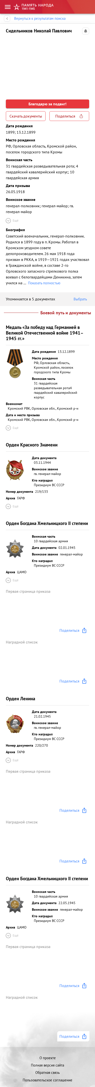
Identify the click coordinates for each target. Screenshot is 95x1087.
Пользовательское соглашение (47, 1080)
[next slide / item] (85, 64)
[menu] (7, 7)
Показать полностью (44, 283)
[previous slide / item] (10, 64)
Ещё (16, 220)
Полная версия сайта (47, 1065)
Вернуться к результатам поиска (40, 18)
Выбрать (80, 299)
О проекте (47, 1058)
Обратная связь (47, 1072)
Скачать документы (26, 116)
